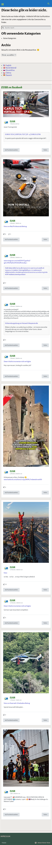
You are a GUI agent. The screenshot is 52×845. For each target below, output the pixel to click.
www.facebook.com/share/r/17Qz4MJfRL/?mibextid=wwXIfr (23, 479)
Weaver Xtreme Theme (44, 843)
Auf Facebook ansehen (11, 150)
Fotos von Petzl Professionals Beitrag (15, 226)
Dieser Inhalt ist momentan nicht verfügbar (17, 361)
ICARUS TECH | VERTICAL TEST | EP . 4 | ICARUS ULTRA (23, 134)
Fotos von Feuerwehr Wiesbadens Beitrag (17, 703)
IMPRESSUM (5, 836)
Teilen (45, 150)
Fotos (5, 573)
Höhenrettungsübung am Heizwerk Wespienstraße (21, 323)
